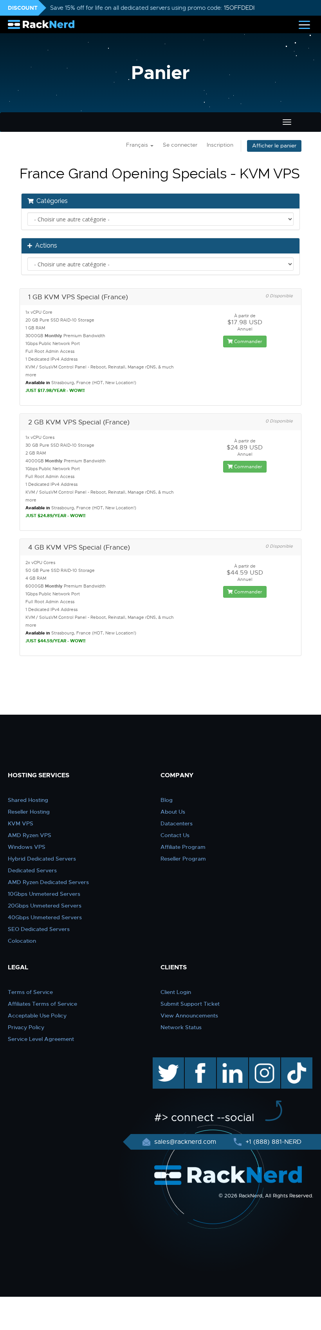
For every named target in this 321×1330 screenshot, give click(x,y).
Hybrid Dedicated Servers (42, 858)
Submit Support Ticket (190, 1003)
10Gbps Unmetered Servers (44, 893)
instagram (263, 1061)
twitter (163, 1061)
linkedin (228, 1061)
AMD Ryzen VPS (29, 835)
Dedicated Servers (32, 870)
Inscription (220, 145)
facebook (199, 1061)
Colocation (22, 940)
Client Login (175, 992)
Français (138, 145)
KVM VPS (20, 823)
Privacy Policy (26, 1027)
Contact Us (174, 835)
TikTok (291, 1061)
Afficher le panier (274, 145)
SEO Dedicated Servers (39, 929)
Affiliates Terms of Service (42, 1003)
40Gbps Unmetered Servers (45, 917)
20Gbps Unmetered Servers (44, 905)
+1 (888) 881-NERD (272, 1142)
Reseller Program (183, 858)
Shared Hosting (28, 799)
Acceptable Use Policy (37, 1015)
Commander (247, 341)
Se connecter (180, 145)
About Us (172, 811)
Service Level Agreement (41, 1038)
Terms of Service (30, 992)
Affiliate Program (183, 846)
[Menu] (304, 24)
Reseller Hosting (29, 811)
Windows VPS (26, 846)
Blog (166, 799)
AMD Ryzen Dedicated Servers (48, 882)
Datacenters (176, 823)
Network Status (181, 1027)
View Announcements (189, 1015)
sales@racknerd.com (185, 1142)
